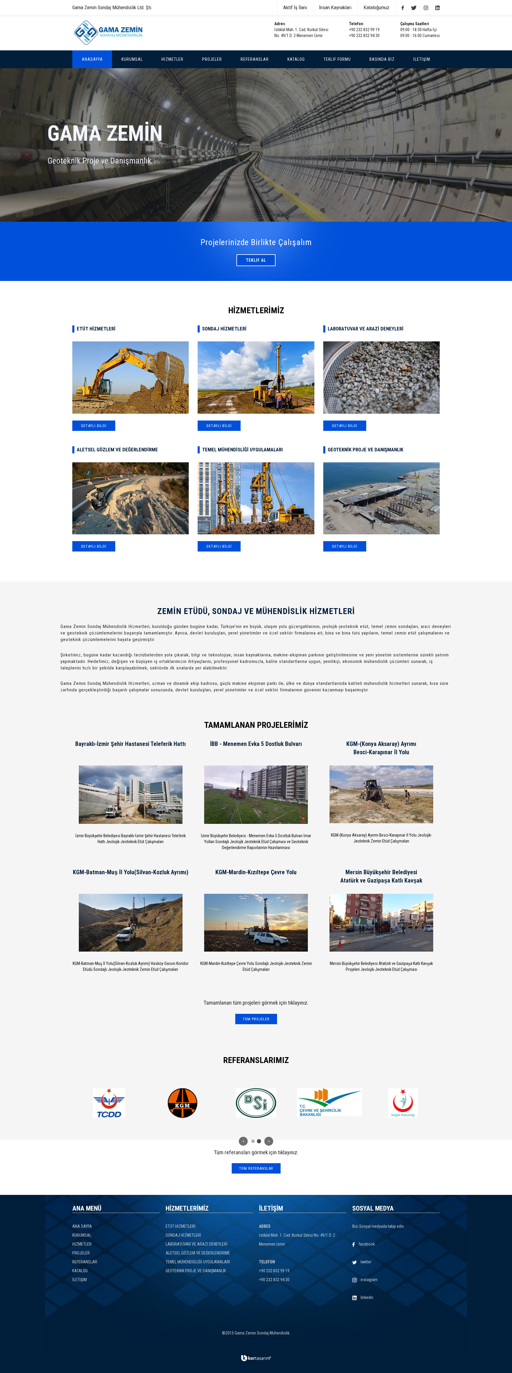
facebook (366, 1244)
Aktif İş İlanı (295, 7)
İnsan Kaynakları (335, 7)
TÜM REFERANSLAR (256, 1168)
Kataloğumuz (376, 7)
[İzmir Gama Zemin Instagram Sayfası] (423, 7)
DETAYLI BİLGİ (93, 425)
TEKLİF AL (256, 260)
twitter (365, 1261)
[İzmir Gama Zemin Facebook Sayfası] (400, 7)
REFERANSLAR (84, 1261)
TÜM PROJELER (256, 1019)
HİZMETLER (82, 1244)
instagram (368, 1279)
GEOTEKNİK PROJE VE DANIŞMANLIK (196, 1270)
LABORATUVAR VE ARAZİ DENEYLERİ (197, 1244)
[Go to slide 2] (259, 1141)
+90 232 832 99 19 (364, 29)
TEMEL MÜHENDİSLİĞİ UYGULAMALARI (198, 1261)
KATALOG (80, 1270)
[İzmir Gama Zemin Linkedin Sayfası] (434, 7)
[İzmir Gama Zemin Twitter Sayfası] (411, 7)
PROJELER (81, 1253)
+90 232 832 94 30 (364, 35)
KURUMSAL (81, 1235)
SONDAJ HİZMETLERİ (183, 1235)
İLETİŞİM (79, 1279)
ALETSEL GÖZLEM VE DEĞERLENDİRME (198, 1253)
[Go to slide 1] (253, 1141)
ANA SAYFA (82, 1226)
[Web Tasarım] (256, 1358)
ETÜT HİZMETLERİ (181, 1226)
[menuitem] (92, 59)
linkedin (366, 1297)
